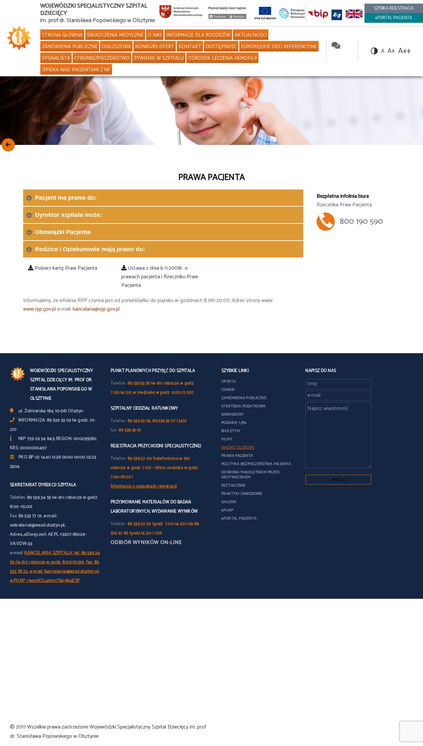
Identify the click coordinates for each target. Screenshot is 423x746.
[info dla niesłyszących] (336, 15)
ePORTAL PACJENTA (393, 18)
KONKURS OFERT (154, 47)
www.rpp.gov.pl (39, 309)
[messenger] (335, 46)
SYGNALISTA (56, 58)
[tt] (237, 537)
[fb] (226, 537)
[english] (354, 15)
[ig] (258, 537)
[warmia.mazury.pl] (181, 13)
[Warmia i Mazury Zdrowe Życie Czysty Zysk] (218, 17)
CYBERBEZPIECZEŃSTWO (102, 58)
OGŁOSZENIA (116, 47)
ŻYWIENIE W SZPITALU (159, 58)
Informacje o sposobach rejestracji (144, 486)
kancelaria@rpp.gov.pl (96, 309)
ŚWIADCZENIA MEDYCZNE (115, 35)
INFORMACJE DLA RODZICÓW (198, 35)
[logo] (17, 38)
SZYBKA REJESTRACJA (394, 8)
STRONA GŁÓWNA (62, 35)
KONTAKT (189, 47)
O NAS (155, 35)
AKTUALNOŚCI (251, 35)
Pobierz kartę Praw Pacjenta (65, 268)
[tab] (163, 197)
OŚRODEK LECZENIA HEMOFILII (222, 58)
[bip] (318, 15)
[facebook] (347, 46)
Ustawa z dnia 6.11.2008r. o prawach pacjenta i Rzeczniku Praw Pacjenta (159, 277)
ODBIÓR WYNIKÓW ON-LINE (146, 542)
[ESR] (292, 13)
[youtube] (236, 17)
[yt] (247, 537)
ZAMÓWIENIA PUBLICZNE (69, 47)
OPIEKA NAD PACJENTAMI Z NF (76, 70)
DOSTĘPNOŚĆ (221, 47)
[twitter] (336, 56)
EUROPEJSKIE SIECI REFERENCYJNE (279, 47)
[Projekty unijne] (265, 13)
